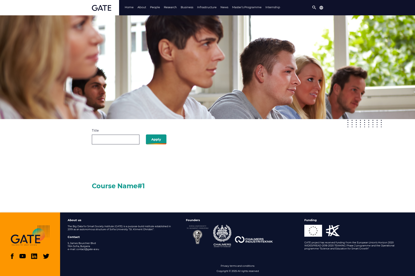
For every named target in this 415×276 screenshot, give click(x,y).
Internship (272, 7)
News (224, 7)
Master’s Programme (247, 7)
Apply (156, 139)
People (155, 7)
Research (170, 7)
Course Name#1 (118, 186)
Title (95, 130)
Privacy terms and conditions (237, 265)
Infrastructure (207, 7)
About (141, 7)
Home (129, 7)
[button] (314, 8)
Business (187, 7)
